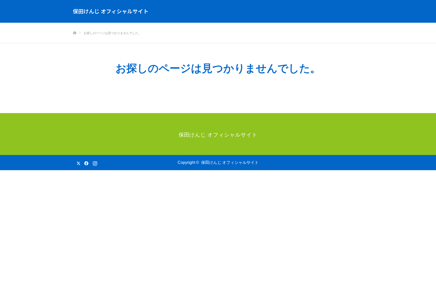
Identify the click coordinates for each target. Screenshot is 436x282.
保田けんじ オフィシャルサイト (110, 11)
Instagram (94, 162)
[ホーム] (74, 25)
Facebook (85, 162)
